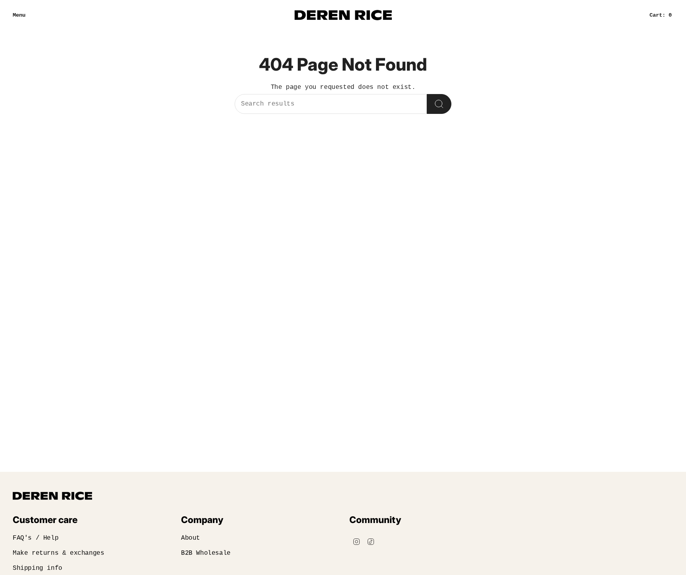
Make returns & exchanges (58, 553)
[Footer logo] (52, 496)
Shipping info (37, 568)
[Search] (439, 104)
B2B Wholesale (206, 553)
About (190, 538)
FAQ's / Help (35, 538)
